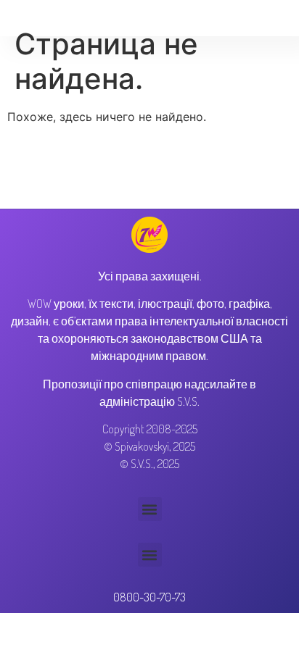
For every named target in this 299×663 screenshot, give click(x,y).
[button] (150, 509)
